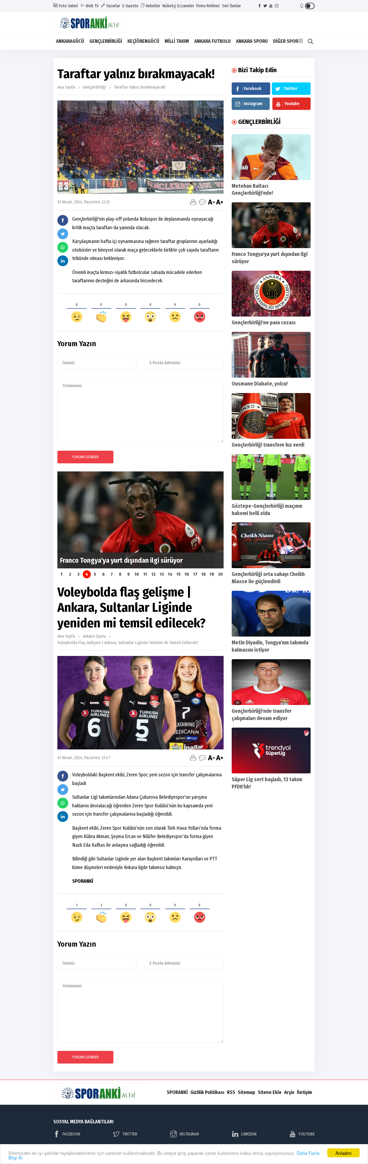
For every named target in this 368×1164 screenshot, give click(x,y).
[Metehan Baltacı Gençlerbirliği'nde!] (271, 157)
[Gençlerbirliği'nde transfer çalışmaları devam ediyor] (271, 682)
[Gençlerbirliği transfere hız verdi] (271, 416)
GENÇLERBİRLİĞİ (105, 41)
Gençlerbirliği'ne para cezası (264, 322)
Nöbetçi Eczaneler (178, 5)
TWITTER (129, 1134)
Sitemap (246, 1092)
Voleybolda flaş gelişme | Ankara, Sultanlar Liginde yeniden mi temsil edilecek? (127, 642)
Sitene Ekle (270, 1092)
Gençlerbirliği (94, 87)
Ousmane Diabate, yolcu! (260, 384)
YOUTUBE (306, 1134)
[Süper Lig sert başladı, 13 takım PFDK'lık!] (271, 750)
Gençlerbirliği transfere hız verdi (268, 445)
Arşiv (289, 1092)
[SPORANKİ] (94, 21)
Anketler (152, 5)
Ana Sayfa (66, 87)
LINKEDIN (248, 1134)
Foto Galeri (68, 5)
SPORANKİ (177, 1092)
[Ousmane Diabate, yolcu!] (271, 355)
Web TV (92, 5)
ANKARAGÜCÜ (70, 41)
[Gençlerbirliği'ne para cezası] (271, 294)
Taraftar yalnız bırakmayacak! (139, 87)
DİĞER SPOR (285, 41)
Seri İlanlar (231, 5)
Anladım (343, 1152)
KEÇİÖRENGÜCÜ (143, 41)
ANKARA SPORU (252, 41)
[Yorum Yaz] (202, 202)
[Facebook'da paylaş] (62, 220)
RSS (231, 1092)
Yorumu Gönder (85, 457)
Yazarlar (112, 5)
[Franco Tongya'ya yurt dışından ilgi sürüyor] (271, 225)
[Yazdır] (193, 202)
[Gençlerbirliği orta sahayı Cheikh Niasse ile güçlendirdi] (271, 545)
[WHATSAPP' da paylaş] (62, 247)
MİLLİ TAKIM (177, 41)
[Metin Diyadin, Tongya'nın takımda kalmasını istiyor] (271, 614)
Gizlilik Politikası (207, 1092)
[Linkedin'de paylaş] (62, 260)
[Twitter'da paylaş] (62, 233)
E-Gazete (130, 5)
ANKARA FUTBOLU (212, 41)
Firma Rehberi (208, 5)
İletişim (304, 1092)
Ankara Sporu (94, 636)
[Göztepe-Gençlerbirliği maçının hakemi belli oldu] (271, 477)
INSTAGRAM (189, 1134)
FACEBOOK (71, 1134)
